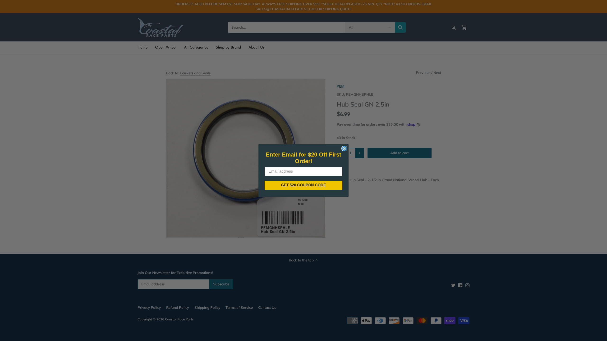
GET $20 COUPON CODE (303, 185)
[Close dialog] (344, 148)
